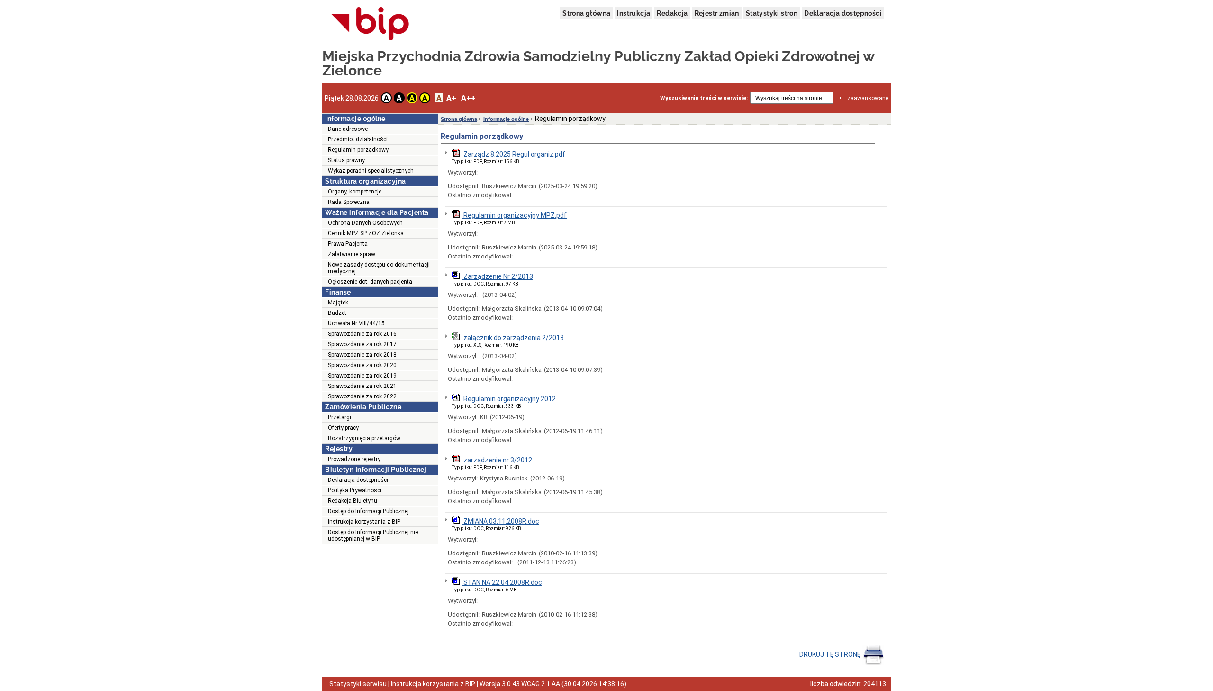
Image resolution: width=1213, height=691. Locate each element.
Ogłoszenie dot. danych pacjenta (370, 281)
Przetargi (339, 417)
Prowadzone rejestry (354, 459)
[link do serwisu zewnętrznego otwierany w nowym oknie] (370, 24)
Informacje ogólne (506, 119)
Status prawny (346, 160)
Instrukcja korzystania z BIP (364, 521)
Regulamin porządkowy (358, 150)
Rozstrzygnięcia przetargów (364, 438)
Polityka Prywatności (354, 490)
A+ (451, 97)
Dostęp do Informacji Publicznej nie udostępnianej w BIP (373, 535)
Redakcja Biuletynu (352, 501)
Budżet (337, 313)
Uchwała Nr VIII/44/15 (356, 323)
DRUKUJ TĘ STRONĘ (830, 654)
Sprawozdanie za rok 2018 (362, 354)
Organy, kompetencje (354, 191)
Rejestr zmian (717, 13)
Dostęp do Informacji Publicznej (368, 511)
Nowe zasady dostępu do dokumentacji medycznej (379, 268)
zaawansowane (867, 98)
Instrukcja (633, 13)
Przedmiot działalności (358, 139)
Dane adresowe (348, 129)
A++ (468, 97)
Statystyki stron (771, 13)
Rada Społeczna (349, 202)
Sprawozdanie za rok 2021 (362, 386)
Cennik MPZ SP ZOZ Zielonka (366, 233)
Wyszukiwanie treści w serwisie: (704, 98)
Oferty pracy (343, 427)
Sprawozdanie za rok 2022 (362, 396)
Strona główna (586, 13)
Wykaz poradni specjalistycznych (371, 170)
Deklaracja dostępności (843, 13)
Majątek (338, 302)
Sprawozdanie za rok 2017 (362, 344)
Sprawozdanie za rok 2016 (362, 334)
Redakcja (672, 13)
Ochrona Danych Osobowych (365, 223)
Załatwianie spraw (351, 254)
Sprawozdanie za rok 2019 (362, 375)
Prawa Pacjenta (348, 243)
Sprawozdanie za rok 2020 (362, 365)
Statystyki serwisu (358, 684)
